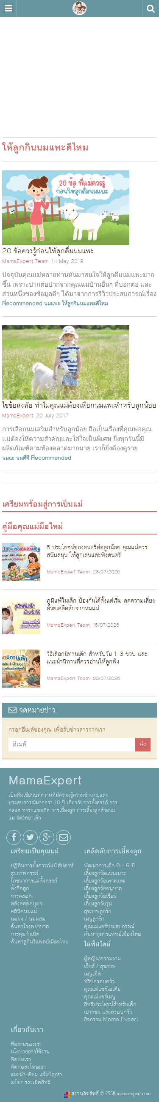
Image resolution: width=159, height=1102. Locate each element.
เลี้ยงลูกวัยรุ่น (98, 903)
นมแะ (8, 458)
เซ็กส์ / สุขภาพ (100, 966)
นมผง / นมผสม (28, 919)
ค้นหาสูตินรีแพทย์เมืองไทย (39, 942)
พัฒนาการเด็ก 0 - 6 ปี (109, 865)
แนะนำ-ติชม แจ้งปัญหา (36, 1074)
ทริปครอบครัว (99, 981)
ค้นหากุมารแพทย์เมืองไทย (112, 934)
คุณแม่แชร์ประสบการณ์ (109, 926)
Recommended (22, 303)
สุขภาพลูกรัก (97, 911)
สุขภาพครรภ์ (24, 873)
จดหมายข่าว (36, 710)
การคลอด (21, 896)
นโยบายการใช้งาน (30, 1051)
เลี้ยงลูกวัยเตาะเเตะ (105, 881)
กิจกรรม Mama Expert (111, 1019)
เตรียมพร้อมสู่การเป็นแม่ (42, 504)
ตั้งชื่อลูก (20, 888)
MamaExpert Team (25, 261)
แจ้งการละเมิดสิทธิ (30, 1082)
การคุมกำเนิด (25, 934)
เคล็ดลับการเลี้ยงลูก (113, 851)
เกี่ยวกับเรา (27, 1029)
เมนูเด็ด (92, 974)
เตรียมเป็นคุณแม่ (35, 851)
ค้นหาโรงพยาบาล (30, 926)
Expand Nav (8, 8)
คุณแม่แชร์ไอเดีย (102, 989)
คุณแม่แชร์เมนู (99, 997)
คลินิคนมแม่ (24, 911)
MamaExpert (80, 8)
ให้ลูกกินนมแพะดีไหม (85, 303)
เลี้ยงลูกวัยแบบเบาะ (105, 873)
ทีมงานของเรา (26, 1044)
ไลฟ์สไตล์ (97, 944)
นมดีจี (22, 458)
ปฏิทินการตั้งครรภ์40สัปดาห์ (42, 865)
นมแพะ (52, 303)
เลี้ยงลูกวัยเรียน (100, 896)
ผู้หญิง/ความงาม (102, 958)
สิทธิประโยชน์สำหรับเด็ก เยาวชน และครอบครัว (110, 1008)
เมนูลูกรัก (94, 919)
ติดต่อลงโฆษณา (28, 1067)
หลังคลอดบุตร (26, 903)
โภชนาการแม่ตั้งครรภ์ (34, 881)
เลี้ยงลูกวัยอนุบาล (103, 888)
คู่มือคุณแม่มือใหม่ (32, 526)
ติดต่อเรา (21, 1059)
